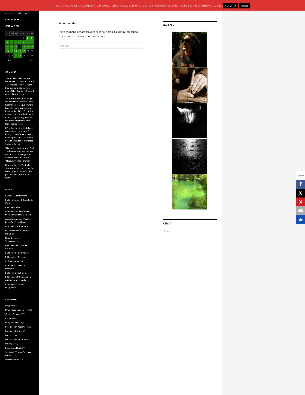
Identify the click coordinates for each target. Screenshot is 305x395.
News (8, 343)
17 (32, 46)
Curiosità (9, 318)
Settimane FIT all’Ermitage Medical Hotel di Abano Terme (19, 91)
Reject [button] (244, 5)
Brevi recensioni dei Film (17, 309)
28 (19, 55)
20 (15, 51)
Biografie (9, 305)
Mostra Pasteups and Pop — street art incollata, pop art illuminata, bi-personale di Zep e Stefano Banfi (19, 171)
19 (11, 51)
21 (19, 51)
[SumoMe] (300, 219)
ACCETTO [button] (230, 5)
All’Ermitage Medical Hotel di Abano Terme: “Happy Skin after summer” (18, 157)
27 (15, 55)
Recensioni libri (12, 348)
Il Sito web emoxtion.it (15, 272)
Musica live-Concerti (15, 339)
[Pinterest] (300, 202)
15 (23, 46)
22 (23, 51)
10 (32, 42)
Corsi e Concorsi (13, 314)
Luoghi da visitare (13, 322)
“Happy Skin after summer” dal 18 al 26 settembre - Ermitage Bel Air (19, 151)
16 (27, 46)
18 (7, 51)
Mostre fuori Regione (15, 326)
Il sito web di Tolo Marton (16, 226)
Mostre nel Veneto (14, 331)
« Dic (8, 59)
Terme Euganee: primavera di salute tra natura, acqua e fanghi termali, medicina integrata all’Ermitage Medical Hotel (19, 117)
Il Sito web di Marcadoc (15, 257)
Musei (8, 335)
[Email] (300, 210)
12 (11, 46)
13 (15, 46)
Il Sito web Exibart (13, 207)
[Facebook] (300, 184)
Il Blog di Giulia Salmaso (16, 195)
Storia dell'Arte (12, 359)
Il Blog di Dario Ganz (14, 261)
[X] (300, 193)
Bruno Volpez (11, 165)
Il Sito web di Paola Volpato (17, 252)
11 (7, 46)
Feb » (30, 59)
